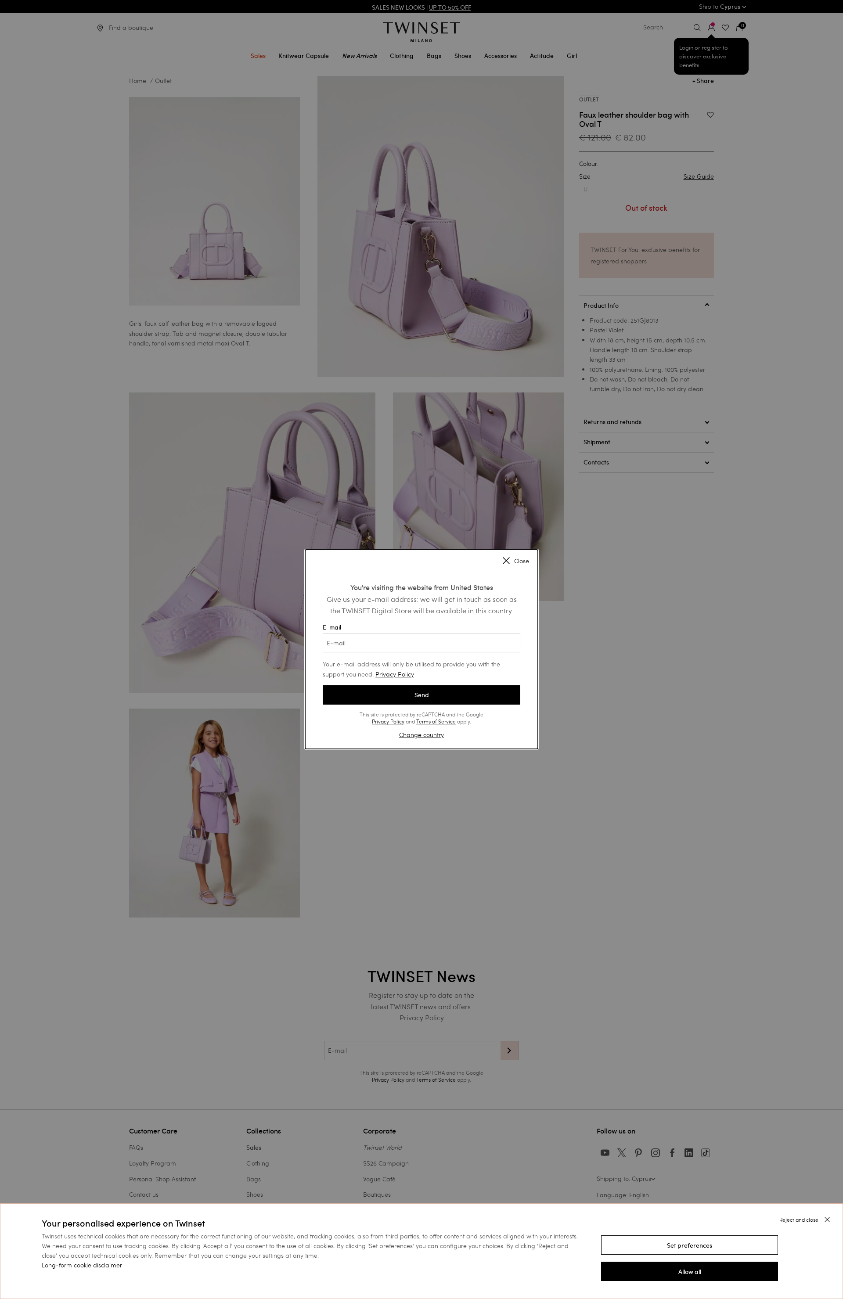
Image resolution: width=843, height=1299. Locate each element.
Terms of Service (436, 721)
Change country (421, 734)
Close (521, 561)
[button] (689, 1245)
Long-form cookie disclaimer (82, 1265)
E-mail (332, 627)
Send (421, 695)
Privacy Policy (394, 674)
